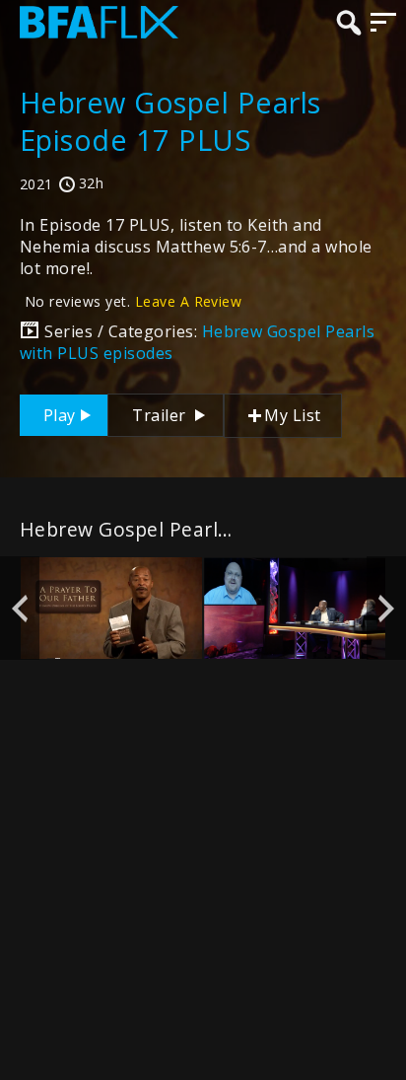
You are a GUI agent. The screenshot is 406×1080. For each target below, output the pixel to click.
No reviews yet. (133, 301)
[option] (111, 608)
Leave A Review (188, 301)
